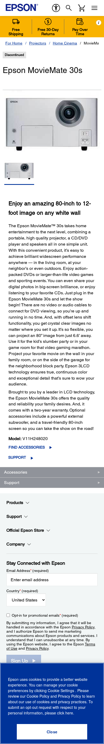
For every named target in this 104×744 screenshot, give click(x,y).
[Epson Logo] (21, 7)
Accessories (15, 472)
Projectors (37, 43)
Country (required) (22, 591)
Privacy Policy (83, 627)
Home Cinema (65, 43)
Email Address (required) (27, 570)
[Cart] (81, 8)
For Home (13, 43)
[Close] (52, 731)
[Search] (69, 8)
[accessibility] (56, 8)
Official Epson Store (25, 530)
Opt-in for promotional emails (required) (45, 615)
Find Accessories (27, 447)
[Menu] (94, 8)
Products (14, 502)
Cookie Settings (61, 690)
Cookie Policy (38, 696)
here (69, 712)
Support (17, 457)
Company (15, 544)
